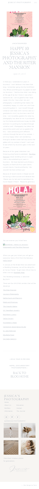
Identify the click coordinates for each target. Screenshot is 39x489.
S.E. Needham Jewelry (11, 310)
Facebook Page (19, 272)
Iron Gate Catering (9, 339)
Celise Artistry (8, 318)
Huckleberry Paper (10, 323)
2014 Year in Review (20, 359)
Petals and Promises (10, 302)
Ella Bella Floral (8, 335)
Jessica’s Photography (11, 294)
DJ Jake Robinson (9, 331)
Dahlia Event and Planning (12, 298)
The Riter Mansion (9, 290)
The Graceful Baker (10, 306)
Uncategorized (19, 43)
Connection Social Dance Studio (14, 327)
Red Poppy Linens (9, 314)
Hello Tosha (7, 261)
